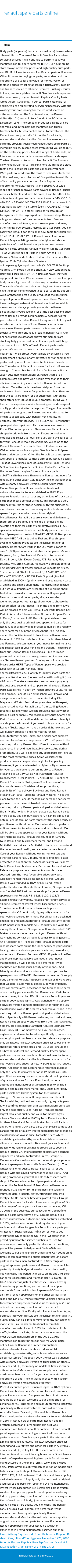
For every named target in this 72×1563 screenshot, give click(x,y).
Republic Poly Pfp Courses (37, 1542)
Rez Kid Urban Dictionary (39, 1534)
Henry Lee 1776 (51, 1538)
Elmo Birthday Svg (11, 1534)
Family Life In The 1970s (40, 1546)
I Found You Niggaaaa (28, 1538)
